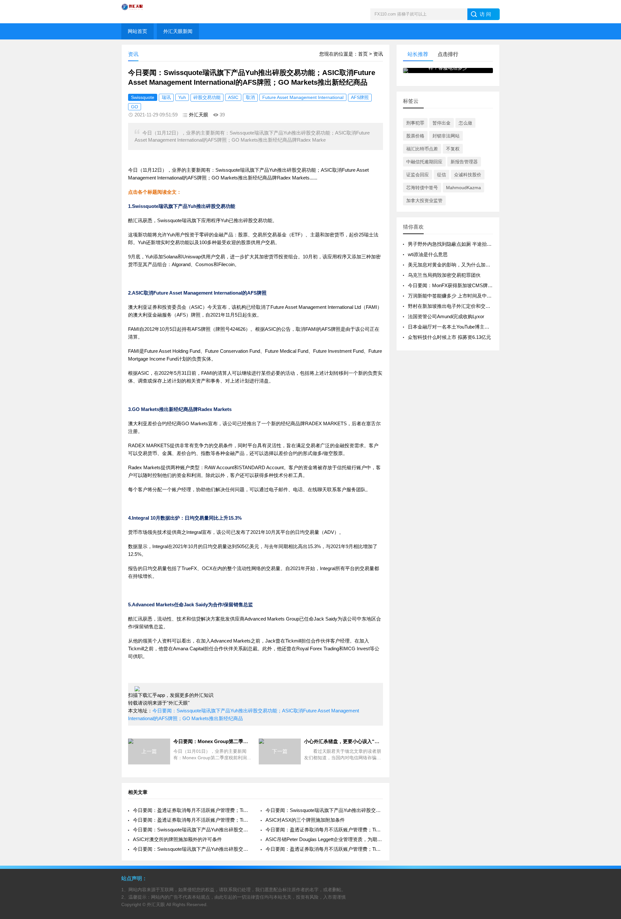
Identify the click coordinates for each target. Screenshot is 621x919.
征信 (441, 174)
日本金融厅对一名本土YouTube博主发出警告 (456, 327)
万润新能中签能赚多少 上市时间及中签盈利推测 (459, 295)
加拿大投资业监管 (424, 200)
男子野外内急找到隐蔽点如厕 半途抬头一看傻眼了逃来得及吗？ (476, 244)
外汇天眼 (198, 114)
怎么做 (465, 122)
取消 (250, 97)
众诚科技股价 (467, 174)
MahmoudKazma (463, 187)
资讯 (378, 54)
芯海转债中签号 (422, 187)
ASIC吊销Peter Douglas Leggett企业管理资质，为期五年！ (324, 839)
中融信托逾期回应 (424, 161)
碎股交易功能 (207, 97)
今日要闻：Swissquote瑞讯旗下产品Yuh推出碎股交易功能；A (324, 810)
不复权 (453, 148)
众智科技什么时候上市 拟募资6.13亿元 (449, 337)
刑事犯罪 (415, 122)
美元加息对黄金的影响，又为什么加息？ (451, 264)
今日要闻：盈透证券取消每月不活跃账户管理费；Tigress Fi (191, 810)
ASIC (233, 97)
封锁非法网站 (446, 135)
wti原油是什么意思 (428, 254)
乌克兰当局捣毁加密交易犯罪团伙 (444, 275)
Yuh (182, 97)
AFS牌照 (360, 97)
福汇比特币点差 (422, 148)
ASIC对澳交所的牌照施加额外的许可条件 (177, 839)
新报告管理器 (464, 161)
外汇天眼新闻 (177, 31)
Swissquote (142, 97)
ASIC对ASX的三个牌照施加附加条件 (305, 820)
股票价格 (415, 135)
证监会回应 (417, 174)
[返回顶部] (608, 820)
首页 (363, 54)
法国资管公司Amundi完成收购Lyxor (446, 316)
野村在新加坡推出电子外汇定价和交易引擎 (454, 306)
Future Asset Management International (302, 97)
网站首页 (137, 31)
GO (134, 106)
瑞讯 (166, 97)
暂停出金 (441, 122)
